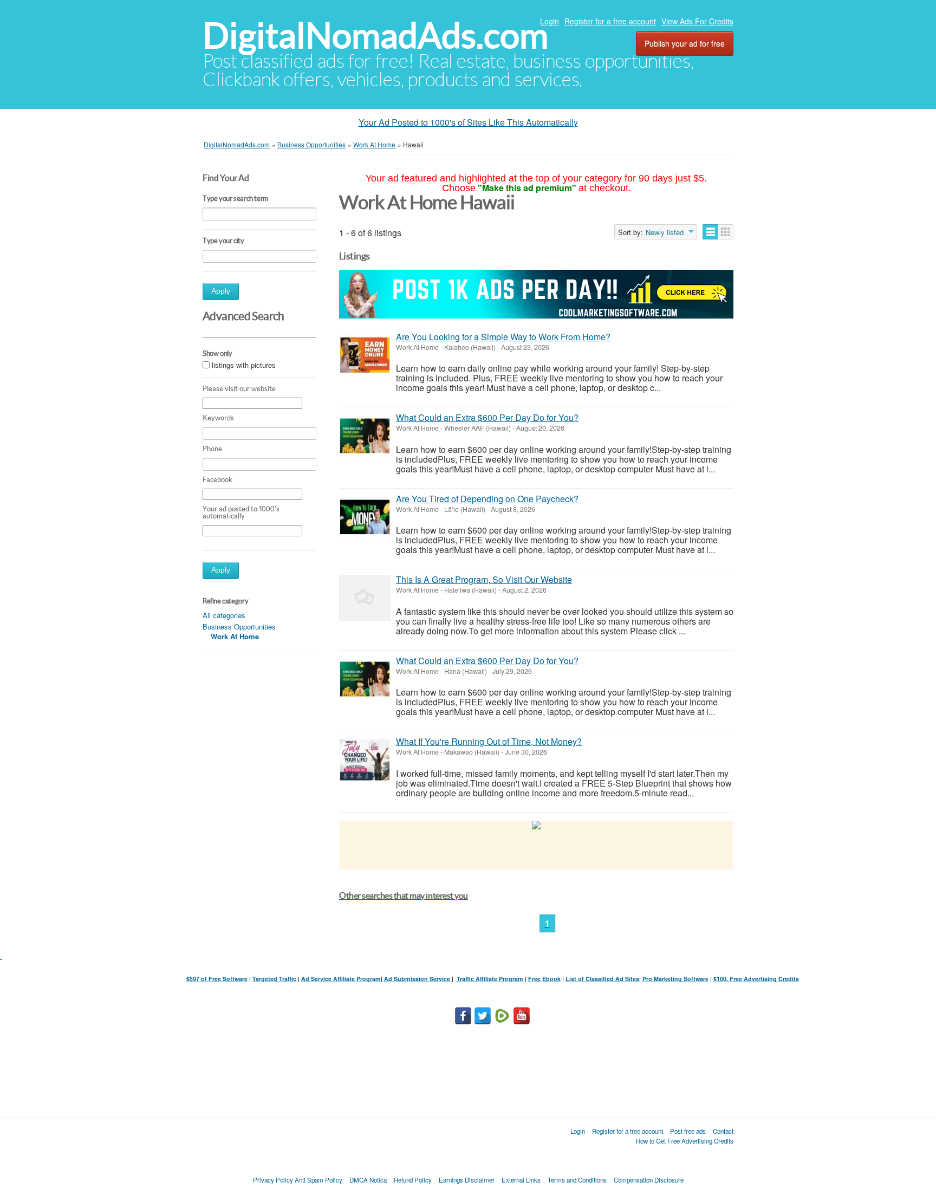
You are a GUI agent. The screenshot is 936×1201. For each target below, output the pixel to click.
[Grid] (725, 231)
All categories (224, 615)
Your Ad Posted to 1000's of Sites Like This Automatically (468, 122)
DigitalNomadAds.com (375, 35)
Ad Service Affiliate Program (341, 979)
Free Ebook (544, 979)
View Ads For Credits (697, 21)
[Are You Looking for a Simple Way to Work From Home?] (365, 355)
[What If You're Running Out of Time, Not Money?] (365, 760)
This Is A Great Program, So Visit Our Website (484, 579)
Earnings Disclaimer (467, 1180)
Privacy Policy (273, 1180)
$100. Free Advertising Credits (756, 979)
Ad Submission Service (417, 979)
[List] (710, 231)
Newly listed (665, 232)
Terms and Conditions (577, 1180)
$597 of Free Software (217, 979)
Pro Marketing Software (675, 979)
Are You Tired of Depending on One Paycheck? (487, 498)
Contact (723, 1131)
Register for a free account (610, 21)
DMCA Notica (368, 1180)
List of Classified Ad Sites (602, 979)
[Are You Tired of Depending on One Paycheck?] (365, 517)
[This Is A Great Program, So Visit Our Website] (365, 598)
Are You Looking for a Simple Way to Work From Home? (503, 336)
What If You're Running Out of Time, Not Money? (489, 741)
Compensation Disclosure (649, 1180)
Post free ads (688, 1131)
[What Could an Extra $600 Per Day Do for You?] (365, 436)
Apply (220, 291)
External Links (521, 1180)
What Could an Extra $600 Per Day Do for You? (487, 417)
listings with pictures (244, 365)
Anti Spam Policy (318, 1180)
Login (549, 21)
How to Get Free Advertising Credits (684, 1141)
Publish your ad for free (685, 43)
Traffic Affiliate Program (490, 979)
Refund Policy (413, 1180)
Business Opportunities (239, 626)
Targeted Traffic (274, 979)
